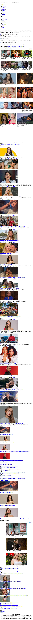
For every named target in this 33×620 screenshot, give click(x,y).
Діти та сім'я (4, 6)
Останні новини (3, 462)
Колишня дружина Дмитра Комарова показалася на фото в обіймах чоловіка (11, 330)
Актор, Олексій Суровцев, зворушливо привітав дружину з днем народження (11, 389)
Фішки (3, 11)
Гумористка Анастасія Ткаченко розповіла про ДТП (8, 183)
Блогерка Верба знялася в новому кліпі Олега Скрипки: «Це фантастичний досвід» (12, 226)
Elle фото (19, 144)
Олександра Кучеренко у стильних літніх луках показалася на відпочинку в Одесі (14, 595)
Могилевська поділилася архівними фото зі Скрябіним (8, 363)
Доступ (3, 13)
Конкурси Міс (4, 7)
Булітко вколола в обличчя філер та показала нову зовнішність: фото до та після (13, 588)
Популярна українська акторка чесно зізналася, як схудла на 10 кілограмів (11, 300)
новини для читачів (3, 611)
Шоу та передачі (4, 5)
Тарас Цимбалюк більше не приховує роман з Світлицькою (9, 375)
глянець (12, 144)
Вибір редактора (4, 480)
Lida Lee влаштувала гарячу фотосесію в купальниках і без (9, 169)
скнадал (9, 144)
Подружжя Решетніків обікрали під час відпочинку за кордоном (9, 288)
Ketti (7, 186)
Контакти (3, 14)
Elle (16, 144)
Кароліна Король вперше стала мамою (6, 464)
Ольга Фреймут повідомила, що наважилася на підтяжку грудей (9, 240)
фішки (7, 144)
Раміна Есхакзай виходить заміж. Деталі (6, 264)
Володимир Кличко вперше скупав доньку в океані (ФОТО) (16, 46)
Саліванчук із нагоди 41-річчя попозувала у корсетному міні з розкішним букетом (12, 343)
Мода (3, 8)
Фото (3, 25)
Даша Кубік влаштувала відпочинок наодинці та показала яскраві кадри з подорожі (12, 277)
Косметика (3, 10)
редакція (14, 144)
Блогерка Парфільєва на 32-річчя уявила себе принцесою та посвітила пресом (11, 423)
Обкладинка (4, 9)
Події (3, 18)
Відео (3, 26)
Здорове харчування (5, 15)
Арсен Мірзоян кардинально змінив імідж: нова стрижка (8, 402)
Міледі (3, 16)
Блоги (3, 27)
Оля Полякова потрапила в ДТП (6, 434)
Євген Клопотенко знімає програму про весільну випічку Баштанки (10, 316)
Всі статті (3, 4)
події (5, 144)
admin (8, 158)
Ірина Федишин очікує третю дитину (5, 253)
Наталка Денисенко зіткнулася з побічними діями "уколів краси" (10, 581)
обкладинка (2, 144)
